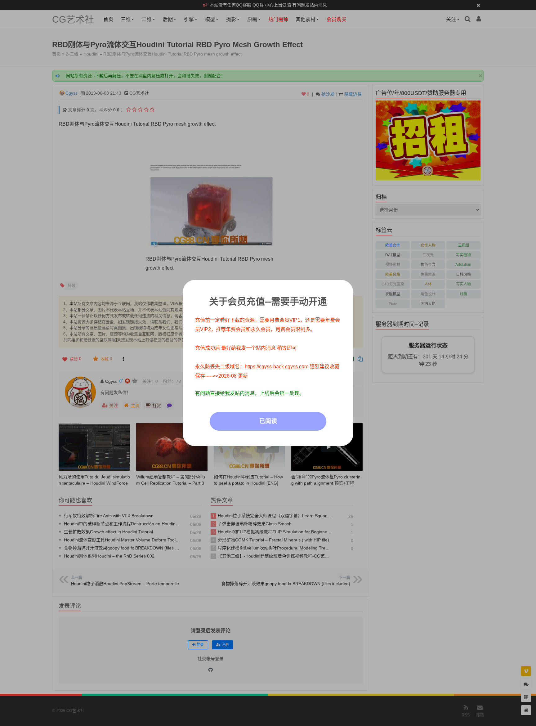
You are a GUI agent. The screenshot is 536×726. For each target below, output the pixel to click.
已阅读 (268, 421)
